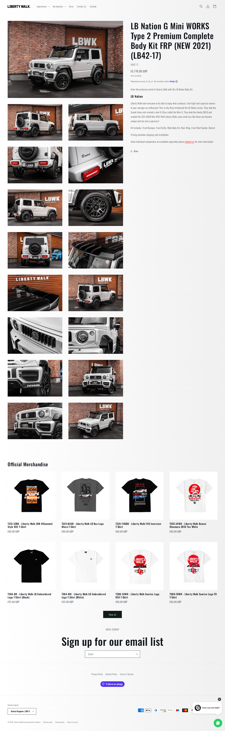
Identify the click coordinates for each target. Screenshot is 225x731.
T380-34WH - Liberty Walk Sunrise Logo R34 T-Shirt (137, 596)
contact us (189, 141)
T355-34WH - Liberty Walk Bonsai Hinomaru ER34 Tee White (188, 525)
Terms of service (72, 722)
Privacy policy (59, 722)
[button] (43, 6)
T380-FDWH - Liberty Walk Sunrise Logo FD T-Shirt (193, 596)
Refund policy (47, 722)
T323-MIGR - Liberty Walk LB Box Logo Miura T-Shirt (83, 525)
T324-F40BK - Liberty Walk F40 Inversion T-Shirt (138, 525)
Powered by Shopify (34, 722)
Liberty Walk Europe (20, 722)
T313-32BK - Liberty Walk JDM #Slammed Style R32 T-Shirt (30, 525)
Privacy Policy (97, 674)
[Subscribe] (136, 654)
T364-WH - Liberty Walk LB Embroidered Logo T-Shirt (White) (84, 596)
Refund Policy (111, 674)
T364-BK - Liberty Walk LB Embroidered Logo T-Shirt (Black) (29, 596)
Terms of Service (127, 674)
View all (112, 614)
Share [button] (136, 151)
